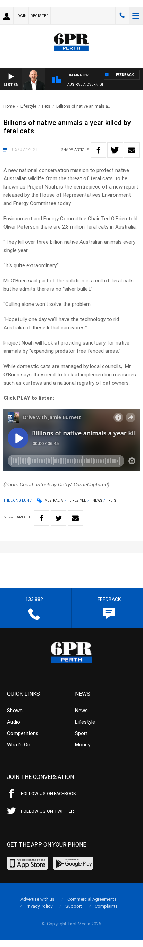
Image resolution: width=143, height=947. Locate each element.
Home (9, 106)
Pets (46, 106)
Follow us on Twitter (47, 811)
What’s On (18, 745)
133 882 (122, 15)
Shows (15, 710)
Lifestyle (28, 106)
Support (73, 906)
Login (21, 15)
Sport (81, 733)
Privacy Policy (39, 906)
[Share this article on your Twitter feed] (115, 150)
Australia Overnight (87, 84)
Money (82, 745)
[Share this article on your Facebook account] (98, 150)
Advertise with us (37, 899)
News (97, 500)
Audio (13, 722)
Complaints (106, 906)
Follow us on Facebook (48, 793)
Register (40, 15)
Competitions (23, 733)
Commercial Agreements (92, 899)
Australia (54, 500)
